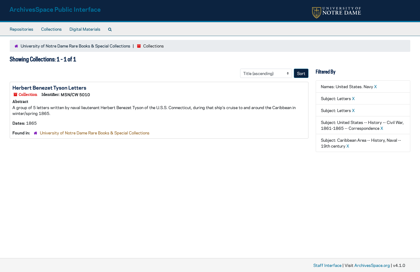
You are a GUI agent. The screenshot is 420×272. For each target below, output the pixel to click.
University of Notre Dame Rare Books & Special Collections (75, 45)
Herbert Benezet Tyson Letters (49, 87)
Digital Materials (85, 29)
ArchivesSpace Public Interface (55, 9)
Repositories (21, 29)
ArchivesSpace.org (372, 265)
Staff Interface (327, 265)
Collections (51, 29)
